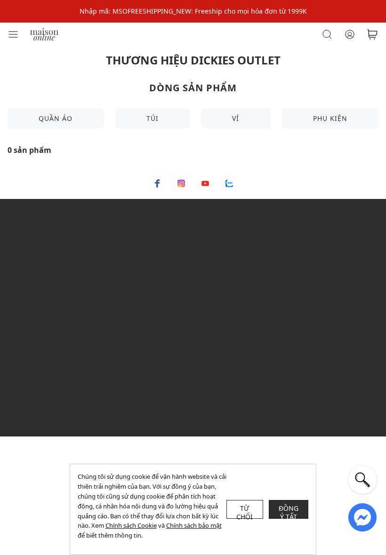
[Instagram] (181, 183)
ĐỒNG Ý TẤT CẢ (289, 511)
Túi (152, 118)
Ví (235, 118)
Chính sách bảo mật (194, 525)
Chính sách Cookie (131, 525)
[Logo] (44, 33)
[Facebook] (157, 183)
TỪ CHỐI (244, 511)
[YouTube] (205, 183)
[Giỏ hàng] (372, 34)
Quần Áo (55, 118)
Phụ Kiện (330, 118)
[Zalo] (229, 183)
